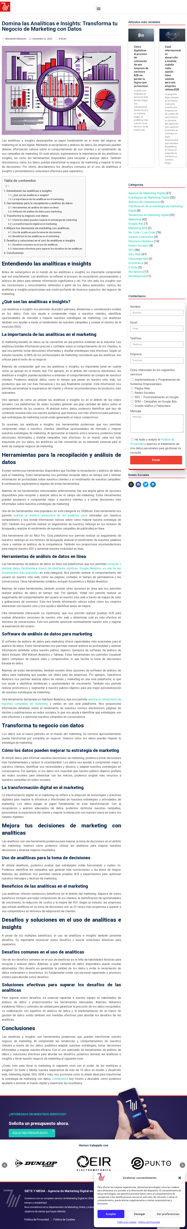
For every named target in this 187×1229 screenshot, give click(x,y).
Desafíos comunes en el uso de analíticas (35, 244)
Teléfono (136, 338)
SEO (131, 250)
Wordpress (135, 271)
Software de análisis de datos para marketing (37, 211)
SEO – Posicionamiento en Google (157, 397)
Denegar (139, 1214)
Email (133, 322)
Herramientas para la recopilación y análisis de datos (39, 203)
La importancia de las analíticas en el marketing (38, 199)
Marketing (134, 219)
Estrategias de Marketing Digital (148, 197)
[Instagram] (131, 484)
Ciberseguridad (138, 258)
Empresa (136, 354)
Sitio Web (134, 254)
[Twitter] (145, 484)
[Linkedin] (153, 484)
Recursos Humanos (140, 241)
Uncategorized (137, 276)
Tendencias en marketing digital (148, 215)
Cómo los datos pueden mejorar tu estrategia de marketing (44, 220)
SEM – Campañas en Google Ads (156, 401)
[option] (36, 1163)
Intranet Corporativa (140, 237)
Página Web (142, 388)
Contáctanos (60, 1079)
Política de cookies (126, 1222)
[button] (180, 1178)
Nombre (135, 306)
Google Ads (135, 223)
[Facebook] (138, 484)
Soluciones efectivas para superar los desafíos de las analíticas (47, 248)
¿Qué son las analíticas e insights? (30, 195)
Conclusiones (15, 253)
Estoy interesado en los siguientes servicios (152, 372)
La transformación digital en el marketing (34, 224)
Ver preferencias (168, 1214)
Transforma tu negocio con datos (27, 215)
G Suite (133, 267)
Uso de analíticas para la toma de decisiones (36, 232)
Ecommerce (136, 263)
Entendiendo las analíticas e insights (29, 191)
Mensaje (135, 411)
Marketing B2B (137, 228)
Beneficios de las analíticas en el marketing (35, 236)
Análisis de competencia (144, 202)
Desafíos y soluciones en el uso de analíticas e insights (41, 240)
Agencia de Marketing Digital (146, 193)
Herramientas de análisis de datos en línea (35, 207)
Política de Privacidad (149, 1222)
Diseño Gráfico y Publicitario (153, 406)
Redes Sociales (138, 245)
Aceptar (111, 1214)
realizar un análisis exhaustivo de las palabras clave (50, 515)
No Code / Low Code (141, 232)
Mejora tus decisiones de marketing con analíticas (38, 228)
